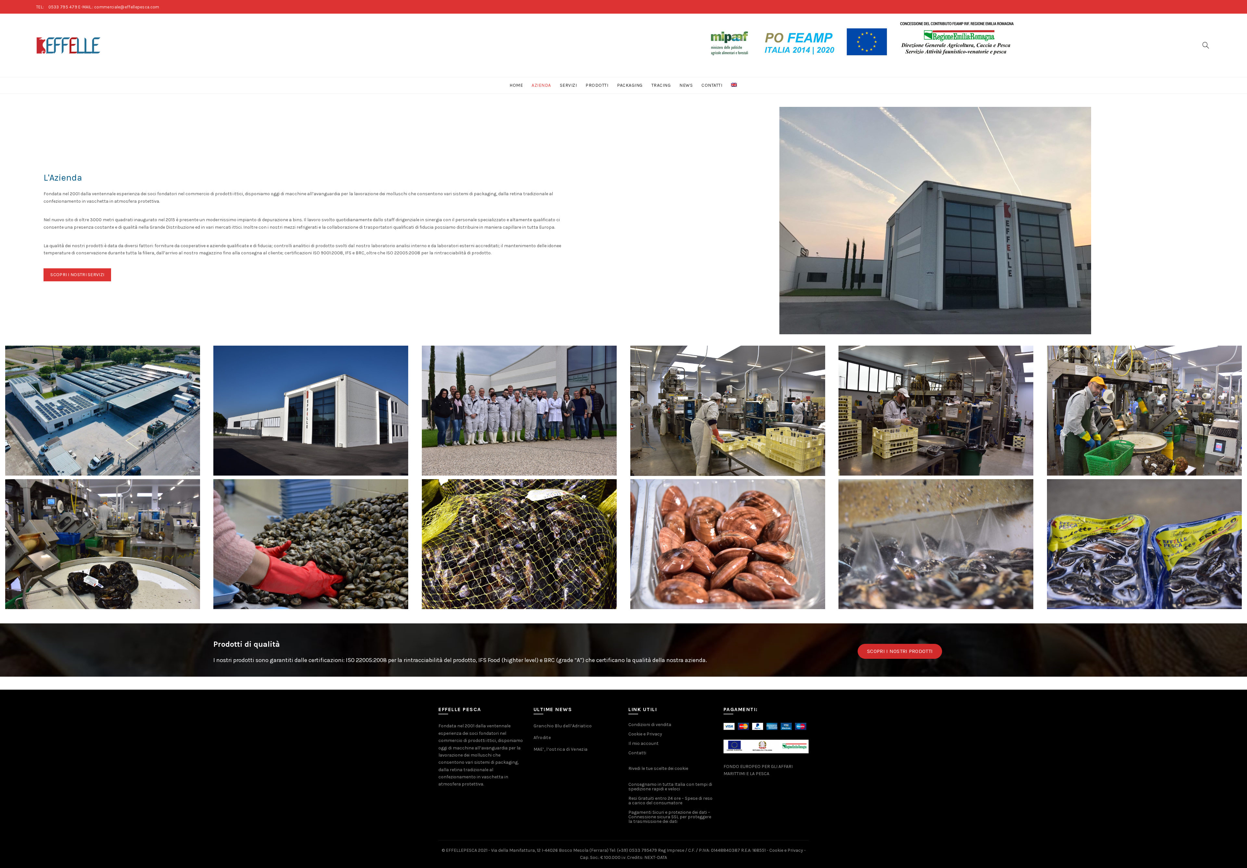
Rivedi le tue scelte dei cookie (658, 768)
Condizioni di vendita (649, 724)
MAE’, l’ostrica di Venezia (561, 749)
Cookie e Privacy (645, 734)
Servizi (568, 85)
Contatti (711, 85)
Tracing (661, 85)
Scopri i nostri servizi (77, 274)
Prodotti (597, 85)
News (686, 85)
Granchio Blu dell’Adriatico (563, 726)
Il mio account (643, 743)
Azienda (541, 85)
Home (516, 85)
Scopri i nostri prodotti (900, 651)
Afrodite (542, 737)
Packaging (630, 85)
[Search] (1206, 45)
